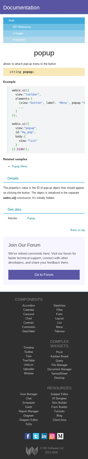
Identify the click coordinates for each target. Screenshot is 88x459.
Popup (31, 218)
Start (12, 20)
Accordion (28, 305)
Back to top (77, 230)
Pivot (59, 352)
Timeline (28, 347)
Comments (28, 327)
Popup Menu (19, 166)
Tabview (59, 331)
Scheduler (28, 402)
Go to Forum (44, 274)
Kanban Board (59, 356)
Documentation (21, 8)
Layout (59, 318)
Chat (29, 398)
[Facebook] (28, 436)
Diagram (28, 415)
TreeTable (29, 360)
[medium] (60, 436)
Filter (59, 309)
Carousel (28, 314)
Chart (28, 318)
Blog (59, 415)
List (59, 322)
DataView (59, 305)
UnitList (28, 364)
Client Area (59, 419)
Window (29, 373)
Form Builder (59, 407)
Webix (32, 451)
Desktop (59, 377)
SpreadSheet (59, 373)
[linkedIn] (44, 436)
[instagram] (52, 436)
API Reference (22, 27)
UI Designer (59, 398)
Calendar (28, 309)
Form (59, 314)
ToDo (28, 424)
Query (59, 360)
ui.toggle (18, 33)
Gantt (28, 407)
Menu (59, 327)
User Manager (28, 394)
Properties (19, 39)
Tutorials (59, 411)
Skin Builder (59, 402)
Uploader (28, 369)
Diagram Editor (28, 419)
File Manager (59, 365)
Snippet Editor (59, 394)
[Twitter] (36, 436)
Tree (28, 356)
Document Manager (59, 369)
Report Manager (28, 411)
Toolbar (28, 351)
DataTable (28, 331)
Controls (28, 322)
